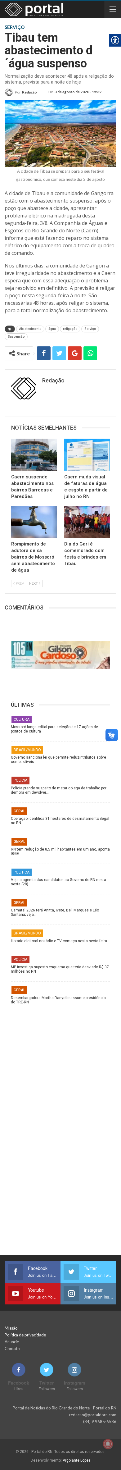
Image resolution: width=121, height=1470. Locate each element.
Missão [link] (11, 1328)
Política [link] (21, 872)
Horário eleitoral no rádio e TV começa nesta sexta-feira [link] (59, 941)
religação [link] (70, 329)
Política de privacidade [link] (25, 1334)
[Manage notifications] (108, 1444)
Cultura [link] (21, 719)
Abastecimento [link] (30, 329)
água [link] (52, 329)
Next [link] (33, 583)
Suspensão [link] (16, 336)
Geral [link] (19, 811)
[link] (21, 92)
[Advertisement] (60, 1066)
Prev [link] (19, 583)
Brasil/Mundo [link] (27, 750)
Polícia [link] (20, 780)
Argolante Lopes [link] (77, 1460)
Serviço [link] (90, 329)
